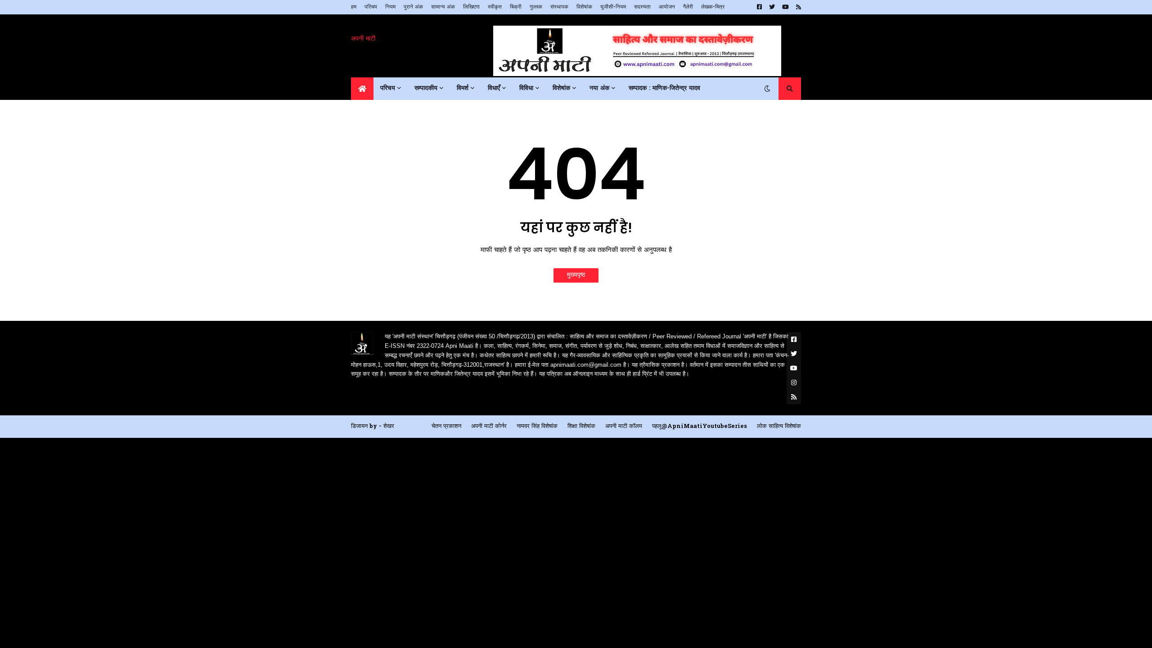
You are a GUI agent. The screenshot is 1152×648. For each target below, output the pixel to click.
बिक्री (516, 7)
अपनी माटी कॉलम (623, 426)
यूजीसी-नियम (613, 7)
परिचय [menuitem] (387, 88)
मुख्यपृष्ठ (576, 275)
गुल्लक (536, 7)
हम (353, 7)
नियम (390, 7)
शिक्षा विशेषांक (581, 426)
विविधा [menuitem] (526, 88)
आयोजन (667, 7)
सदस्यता (642, 7)
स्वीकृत (495, 7)
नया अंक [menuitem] (599, 88)
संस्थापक (559, 7)
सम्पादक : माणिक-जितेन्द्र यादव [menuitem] (664, 88)
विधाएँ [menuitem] (494, 88)
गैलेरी (688, 7)
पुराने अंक (413, 7)
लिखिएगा (471, 7)
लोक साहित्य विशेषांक (779, 426)
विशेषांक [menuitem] (561, 88)
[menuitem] (362, 88)
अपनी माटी (363, 39)
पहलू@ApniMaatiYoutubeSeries (699, 426)
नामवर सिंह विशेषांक (537, 426)
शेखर (388, 426)
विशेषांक (584, 7)
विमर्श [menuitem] (462, 88)
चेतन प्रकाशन (446, 426)
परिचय (370, 7)
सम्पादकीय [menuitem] (425, 88)
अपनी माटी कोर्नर (489, 426)
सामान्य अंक (443, 7)
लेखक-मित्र (712, 7)
